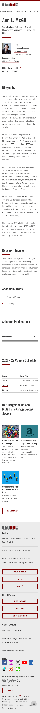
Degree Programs (16, 538)
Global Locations (9, 624)
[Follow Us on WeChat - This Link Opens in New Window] (18, 669)
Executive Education (29, 538)
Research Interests (21, 48)
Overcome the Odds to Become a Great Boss (10, 489)
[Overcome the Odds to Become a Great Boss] (10, 477)
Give (18, 586)
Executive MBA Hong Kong (10, 642)
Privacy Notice (6, 699)
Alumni (4, 550)
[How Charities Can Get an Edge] (10, 431)
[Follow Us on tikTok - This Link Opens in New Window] (4, 669)
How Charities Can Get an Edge (10, 442)
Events (11, 550)
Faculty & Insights (7, 542)
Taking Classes (20, 608)
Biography (18, 44)
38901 (5, 381)
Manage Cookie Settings (21, 699)
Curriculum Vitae (10, 71)
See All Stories (12, 511)
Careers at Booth (13, 559)
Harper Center (6, 630)
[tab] (20, 336)
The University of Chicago (10, 696)
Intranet (26, 696)
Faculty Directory (21, 11)
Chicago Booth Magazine (9, 563)
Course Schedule (8, 58)
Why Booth (5, 538)
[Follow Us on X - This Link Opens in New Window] (18, 662)
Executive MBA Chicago (9, 639)
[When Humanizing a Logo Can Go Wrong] (29, 431)
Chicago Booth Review (10, 61)
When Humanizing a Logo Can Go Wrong (29, 442)
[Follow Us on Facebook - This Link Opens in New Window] (4, 662)
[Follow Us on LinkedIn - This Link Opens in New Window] (31, 662)
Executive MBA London (25, 639)
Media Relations (25, 559)
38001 (5, 390)
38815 (5, 385)
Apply (20, 579)
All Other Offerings (20, 616)
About (4, 559)
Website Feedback (21, 702)
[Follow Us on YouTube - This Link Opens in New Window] (24, 662)
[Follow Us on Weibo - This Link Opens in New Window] (11, 669)
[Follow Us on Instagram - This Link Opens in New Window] (11, 662)
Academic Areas (20, 51)
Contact (10, 690)
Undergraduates (20, 601)
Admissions (26, 550)
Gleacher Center (17, 630)
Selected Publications (22, 54)
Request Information (20, 572)
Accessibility (6, 702)
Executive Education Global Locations (13, 651)
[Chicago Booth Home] (10, 5)
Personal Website (10, 68)
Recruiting (18, 550)
